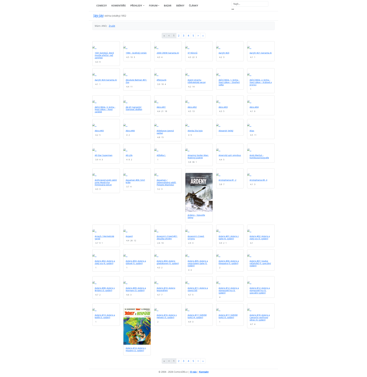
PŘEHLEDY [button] (136, 5)
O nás (193, 371)
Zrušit (112, 25)
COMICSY (101, 5)
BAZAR (167, 5)
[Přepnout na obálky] (269, 15)
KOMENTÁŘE (118, 5)
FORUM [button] (153, 5)
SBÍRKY (180, 5)
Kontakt (204, 371)
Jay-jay (98, 15)
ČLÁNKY (193, 5)
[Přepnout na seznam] (273, 15)
